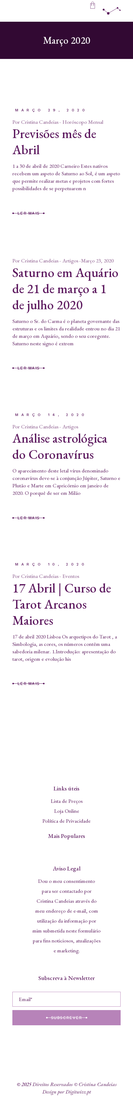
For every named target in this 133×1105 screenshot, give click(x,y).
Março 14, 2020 (51, 415)
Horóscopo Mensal (82, 122)
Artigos (70, 260)
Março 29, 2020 (51, 110)
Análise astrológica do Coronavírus (59, 446)
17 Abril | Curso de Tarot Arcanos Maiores (61, 604)
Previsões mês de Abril (54, 141)
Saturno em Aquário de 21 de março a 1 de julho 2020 (65, 288)
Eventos (70, 576)
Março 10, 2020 (51, 564)
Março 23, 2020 (97, 260)
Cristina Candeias (39, 122)
